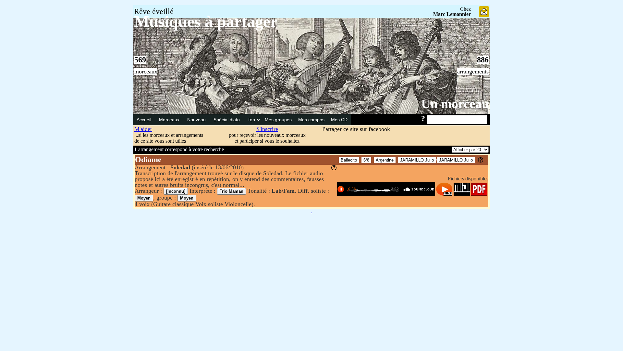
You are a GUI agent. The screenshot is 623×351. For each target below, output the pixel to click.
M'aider (143, 129)
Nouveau (197, 119)
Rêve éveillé (154, 11)
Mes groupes (278, 119)
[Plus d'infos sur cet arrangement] (333, 168)
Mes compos (311, 119)
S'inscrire (267, 129)
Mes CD (339, 119)
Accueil (145, 119)
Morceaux (170, 119)
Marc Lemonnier (452, 14)
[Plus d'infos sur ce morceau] (480, 160)
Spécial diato (227, 119)
